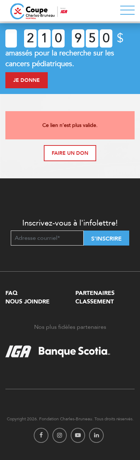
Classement (94, 302)
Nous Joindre (27, 302)
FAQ (11, 293)
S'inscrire (106, 239)
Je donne (26, 80)
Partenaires (95, 293)
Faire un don (70, 153)
